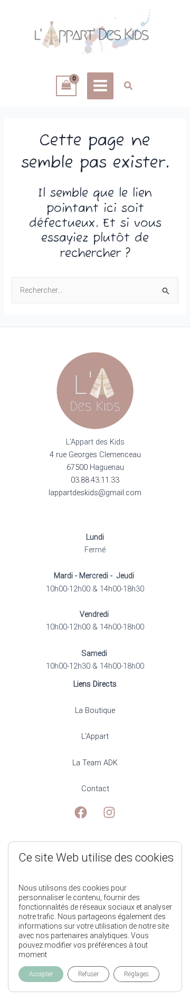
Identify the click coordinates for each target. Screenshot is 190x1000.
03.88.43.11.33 (95, 480)
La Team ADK (95, 762)
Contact (95, 788)
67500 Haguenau (95, 467)
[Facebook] (80, 812)
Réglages (136, 974)
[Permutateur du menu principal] (100, 85)
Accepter (41, 974)
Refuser (88, 974)
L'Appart (95, 736)
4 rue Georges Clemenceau (95, 454)
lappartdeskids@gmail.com (95, 492)
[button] (129, 86)
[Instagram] (109, 812)
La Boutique (95, 710)
